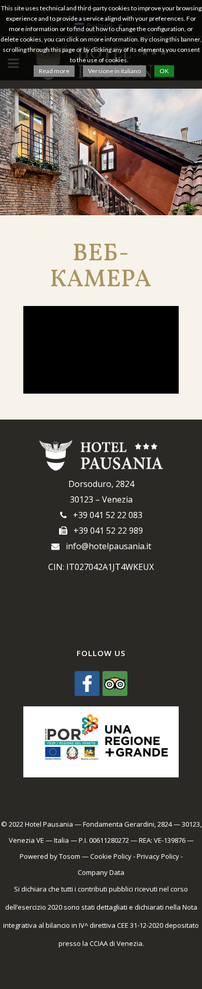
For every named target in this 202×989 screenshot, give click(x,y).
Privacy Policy (158, 856)
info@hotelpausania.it (105, 546)
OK (164, 71)
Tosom (69, 856)
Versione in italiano (114, 71)
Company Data (101, 872)
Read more (54, 71)
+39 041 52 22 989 (105, 530)
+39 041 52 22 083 (104, 515)
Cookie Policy (111, 856)
